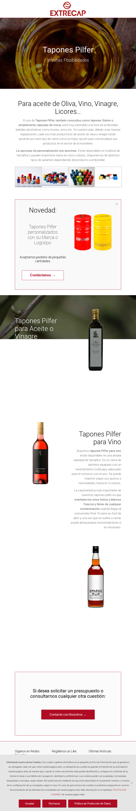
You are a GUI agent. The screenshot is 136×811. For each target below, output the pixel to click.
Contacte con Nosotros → (68, 714)
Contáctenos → (42, 275)
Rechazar (54, 803)
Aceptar (29, 803)
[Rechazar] (131, 783)
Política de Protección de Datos (93, 803)
